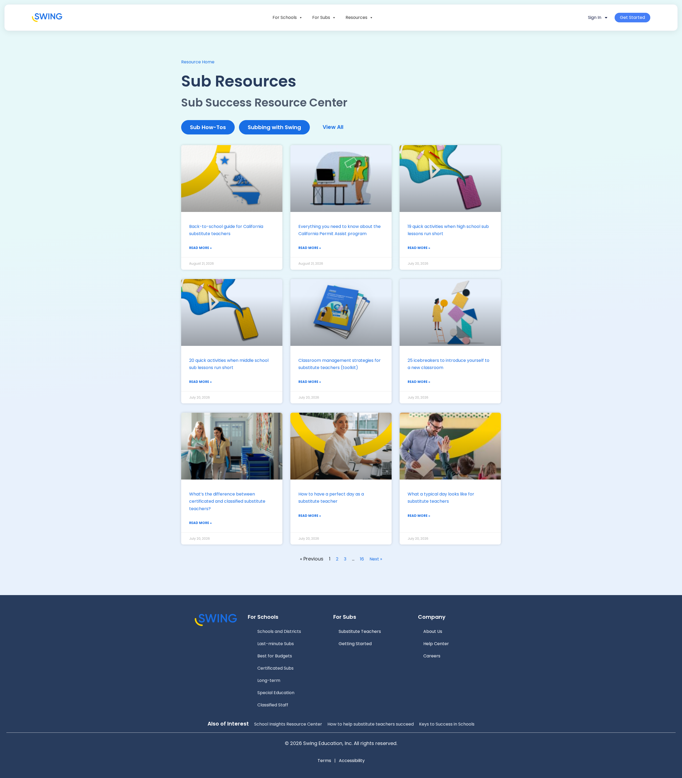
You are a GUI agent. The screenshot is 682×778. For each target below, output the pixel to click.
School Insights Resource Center (288, 724)
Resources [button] (356, 17)
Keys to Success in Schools (446, 724)
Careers (431, 656)
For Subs (321, 17)
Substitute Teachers (360, 631)
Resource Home (197, 62)
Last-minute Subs (275, 644)
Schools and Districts (279, 631)
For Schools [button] (285, 17)
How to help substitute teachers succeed (370, 724)
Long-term (268, 680)
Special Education (275, 693)
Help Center (436, 644)
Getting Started (355, 644)
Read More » (200, 247)
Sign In (594, 17)
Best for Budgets (274, 656)
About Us (432, 631)
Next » (376, 559)
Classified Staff (272, 705)
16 (362, 559)
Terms (324, 760)
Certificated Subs (275, 668)
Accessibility (352, 760)
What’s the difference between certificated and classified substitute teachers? (227, 501)
